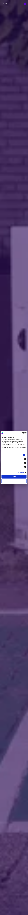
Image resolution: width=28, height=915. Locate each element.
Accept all (14, 476)
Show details (21, 472)
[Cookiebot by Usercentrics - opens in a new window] (21, 433)
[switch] (25, 459)
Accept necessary (14, 480)
